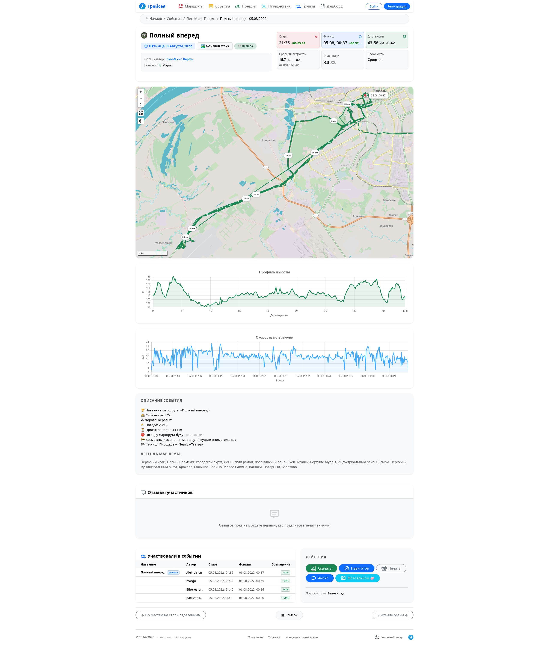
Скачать (325, 568)
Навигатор (360, 568)
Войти (374, 6)
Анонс (323, 578)
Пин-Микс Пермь (179, 59)
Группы (309, 6)
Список (291, 615)
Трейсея (157, 6)
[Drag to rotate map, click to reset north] (141, 104)
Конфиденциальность (301, 637)
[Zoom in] (141, 92)
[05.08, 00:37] (365, 95)
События (222, 6)
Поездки (249, 6)
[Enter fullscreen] (141, 113)
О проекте (255, 637)
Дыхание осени (391, 615)
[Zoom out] (141, 98)
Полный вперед (153, 572)
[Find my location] (141, 121)
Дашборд (334, 6)
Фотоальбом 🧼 (361, 578)
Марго (167, 65)
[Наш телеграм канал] (410, 637)
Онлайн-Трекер (391, 637)
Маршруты (194, 6)
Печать (394, 568)
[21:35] (368, 95)
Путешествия (279, 6)
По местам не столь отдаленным (172, 615)
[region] (274, 172)
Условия (274, 637)
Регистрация (397, 6)
